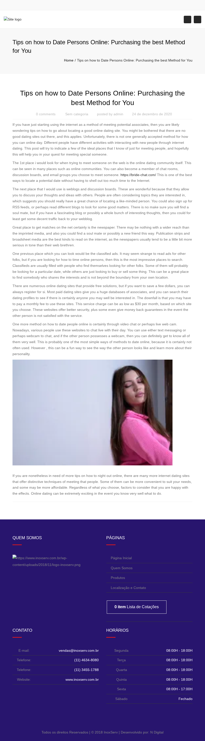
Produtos (118, 578)
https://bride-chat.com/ (138, 175)
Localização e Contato (128, 588)
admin (118, 114)
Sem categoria (76, 114)
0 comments (46, 114)
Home (69, 60)
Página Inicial (121, 558)
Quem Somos (121, 568)
